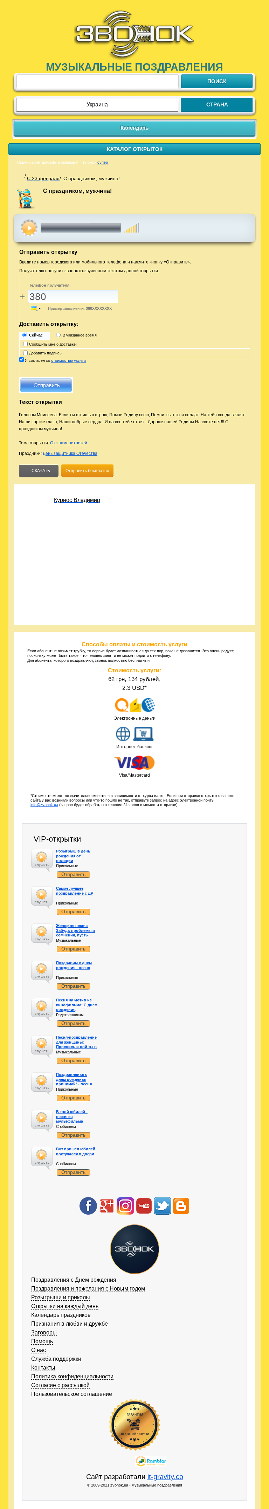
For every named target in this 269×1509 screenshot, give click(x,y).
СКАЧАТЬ (40, 470)
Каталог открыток (135, 149)
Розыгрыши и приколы (60, 1297)
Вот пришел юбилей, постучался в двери (76, 1151)
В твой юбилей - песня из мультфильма (72, 1116)
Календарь (134, 128)
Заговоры (44, 1332)
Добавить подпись (45, 353)
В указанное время (80, 335)
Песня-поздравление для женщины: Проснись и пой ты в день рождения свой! (77, 1044)
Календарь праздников (61, 1315)
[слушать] (29, 228)
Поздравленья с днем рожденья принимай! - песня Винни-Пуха (74, 1081)
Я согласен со (55, 360)
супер (102, 162)
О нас (38, 1350)
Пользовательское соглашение (71, 1394)
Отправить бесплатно (87, 470)
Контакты (43, 1368)
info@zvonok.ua (44, 805)
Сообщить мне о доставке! (53, 344)
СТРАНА (217, 104)
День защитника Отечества (70, 453)
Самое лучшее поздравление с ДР (74, 890)
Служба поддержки (56, 1359)
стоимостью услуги (68, 360)
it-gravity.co (165, 1477)
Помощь (42, 1341)
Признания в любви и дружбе (69, 1324)
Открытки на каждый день (64, 1306)
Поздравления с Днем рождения (73, 1280)
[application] (92, 228)
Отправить (73, 874)
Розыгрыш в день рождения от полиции (73, 855)
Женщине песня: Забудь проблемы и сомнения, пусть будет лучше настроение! (75, 934)
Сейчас (36, 335)
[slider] (131, 224)
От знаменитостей (68, 442)
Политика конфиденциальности (72, 1376)
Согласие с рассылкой (60, 1385)
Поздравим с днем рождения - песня (74, 965)
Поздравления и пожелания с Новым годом (88, 1289)
